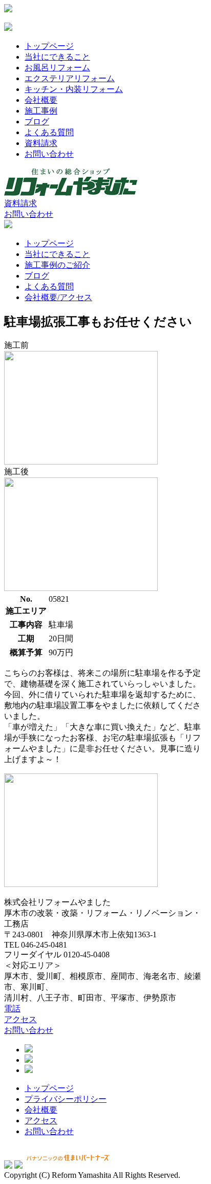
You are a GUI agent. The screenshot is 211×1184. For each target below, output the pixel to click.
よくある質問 (49, 132)
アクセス (20, 1019)
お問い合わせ (49, 154)
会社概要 (41, 100)
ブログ (37, 121)
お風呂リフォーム (57, 67)
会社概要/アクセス (58, 297)
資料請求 (41, 143)
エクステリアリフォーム (70, 78)
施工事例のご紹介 (57, 265)
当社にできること (57, 56)
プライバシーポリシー (66, 1099)
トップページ (49, 46)
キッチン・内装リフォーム (74, 89)
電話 (12, 1008)
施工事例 (41, 110)
